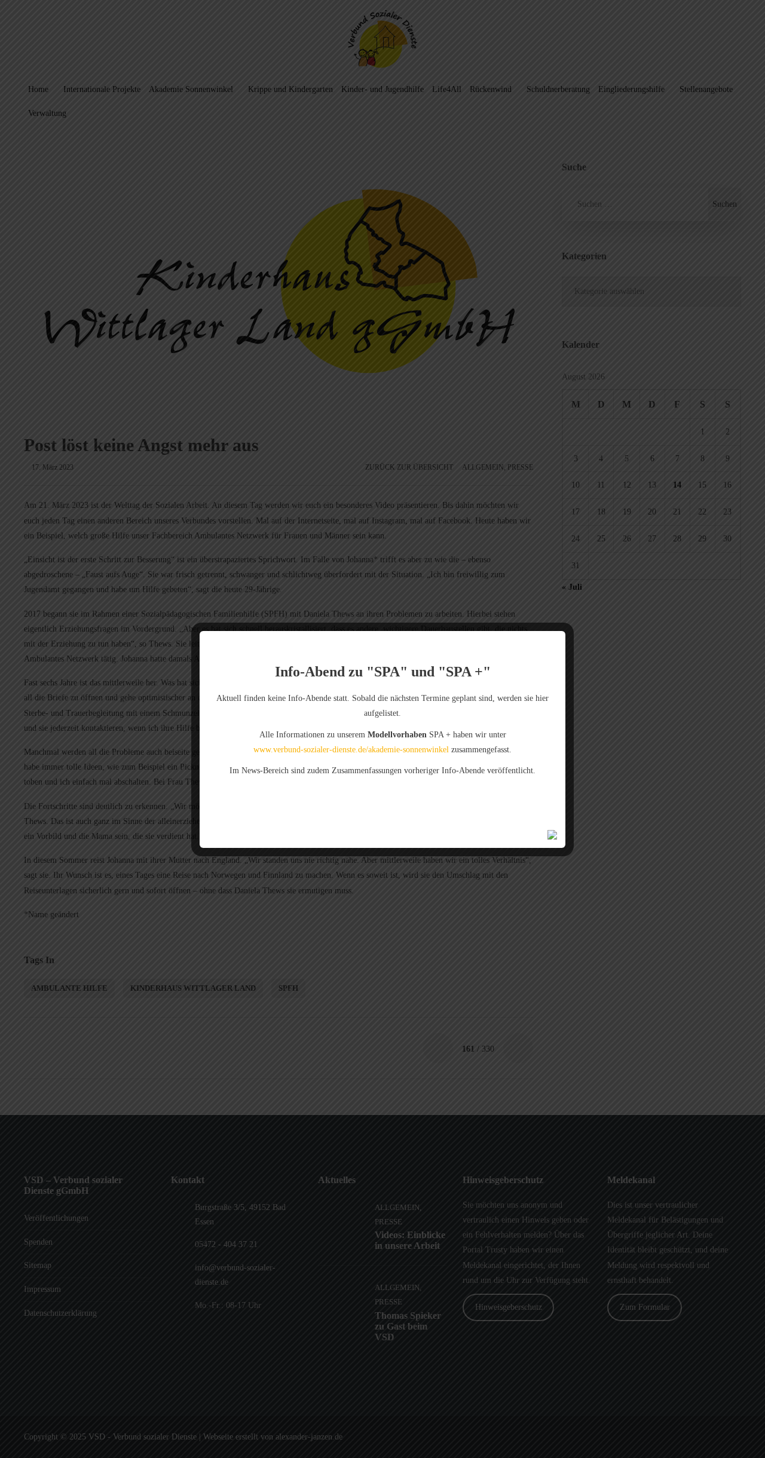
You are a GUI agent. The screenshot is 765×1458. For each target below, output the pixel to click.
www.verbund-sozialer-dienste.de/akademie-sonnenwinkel (351, 749)
